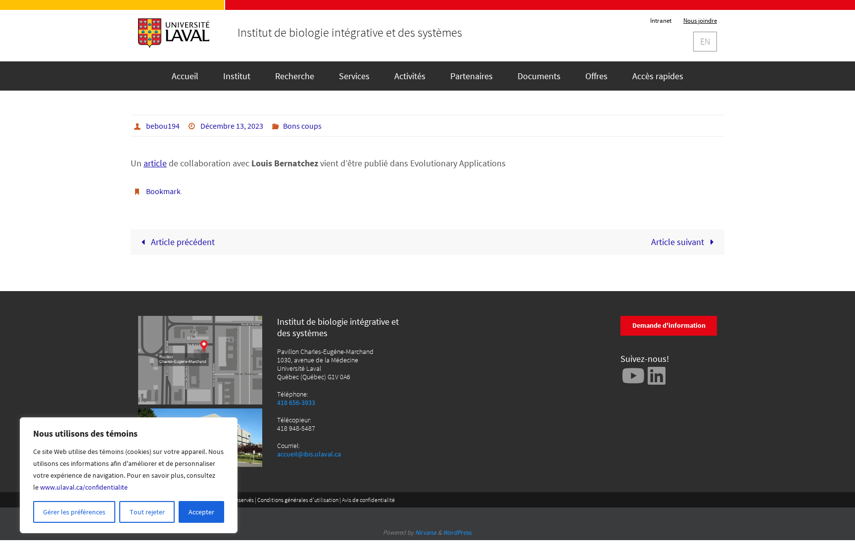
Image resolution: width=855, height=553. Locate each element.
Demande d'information (669, 325)
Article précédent (182, 242)
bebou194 (163, 126)
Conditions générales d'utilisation (297, 499)
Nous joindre (700, 20)
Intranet (660, 20)
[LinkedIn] (656, 375)
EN (705, 41)
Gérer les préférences (74, 511)
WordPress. (458, 532)
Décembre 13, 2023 (231, 126)
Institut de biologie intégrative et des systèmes (350, 33)
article (155, 163)
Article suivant (678, 242)
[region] (129, 475)
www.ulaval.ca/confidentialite (84, 487)
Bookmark (163, 191)
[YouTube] (633, 375)
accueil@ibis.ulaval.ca (309, 454)
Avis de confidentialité (368, 499)
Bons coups (302, 126)
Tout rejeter (147, 511)
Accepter (201, 511)
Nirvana (425, 532)
